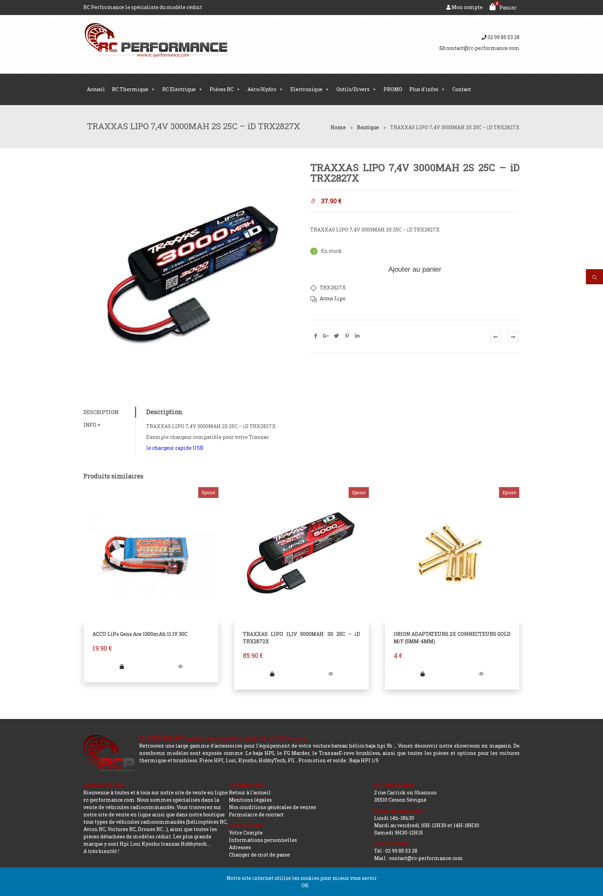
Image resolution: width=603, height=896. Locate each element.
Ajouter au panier (414, 269)
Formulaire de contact (256, 814)
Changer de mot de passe (259, 854)
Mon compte (467, 7)
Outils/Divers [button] (353, 89)
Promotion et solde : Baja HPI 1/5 (338, 760)
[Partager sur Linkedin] (357, 336)
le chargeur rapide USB (174, 448)
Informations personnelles (263, 840)
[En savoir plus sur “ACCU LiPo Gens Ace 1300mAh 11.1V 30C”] (121, 666)
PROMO (393, 89)
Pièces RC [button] (221, 89)
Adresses (240, 847)
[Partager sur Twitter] (336, 336)
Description (101, 412)
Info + (91, 424)
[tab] (109, 412)
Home (338, 127)
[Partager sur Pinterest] (347, 336)
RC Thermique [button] (130, 89)
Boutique (368, 127)
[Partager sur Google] (326, 336)
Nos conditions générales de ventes (272, 807)
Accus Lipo (332, 298)
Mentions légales (250, 799)
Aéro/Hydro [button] (261, 89)
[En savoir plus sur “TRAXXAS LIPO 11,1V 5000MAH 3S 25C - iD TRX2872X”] (272, 674)
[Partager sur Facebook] (315, 336)
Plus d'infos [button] (423, 89)
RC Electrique (179, 89)
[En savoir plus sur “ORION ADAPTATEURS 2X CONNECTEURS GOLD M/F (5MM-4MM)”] (422, 674)
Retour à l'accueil (250, 792)
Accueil (96, 89)
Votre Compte (246, 832)
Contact (461, 89)
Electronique (306, 89)
